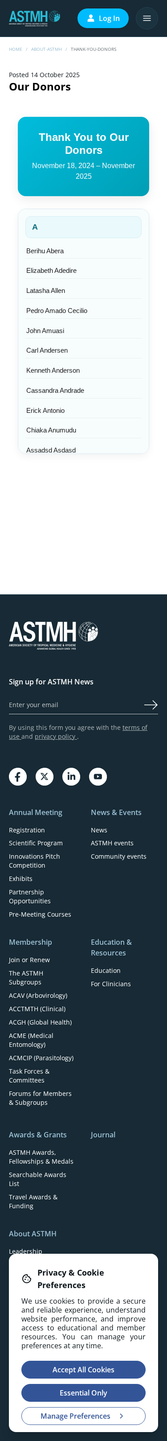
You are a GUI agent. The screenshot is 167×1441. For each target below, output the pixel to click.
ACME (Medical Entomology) (31, 1040)
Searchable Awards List (37, 1179)
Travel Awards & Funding (33, 1201)
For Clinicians (111, 984)
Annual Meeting (35, 812)
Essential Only (83, 1393)
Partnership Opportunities (30, 896)
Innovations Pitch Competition (34, 860)
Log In (109, 18)
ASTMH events (112, 843)
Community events (119, 856)
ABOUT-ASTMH (46, 49)
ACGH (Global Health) (40, 1022)
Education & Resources (111, 947)
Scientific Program (36, 843)
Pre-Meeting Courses (40, 914)
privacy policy (56, 736)
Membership (30, 942)
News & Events (116, 812)
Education (106, 970)
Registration (27, 830)
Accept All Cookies (83, 1370)
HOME (15, 49)
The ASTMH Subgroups (26, 977)
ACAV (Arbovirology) (38, 995)
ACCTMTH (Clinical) (37, 1009)
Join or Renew (29, 959)
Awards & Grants (38, 1135)
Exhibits (21, 878)
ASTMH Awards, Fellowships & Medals (41, 1156)
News (99, 830)
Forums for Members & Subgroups (40, 1098)
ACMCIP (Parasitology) (41, 1058)
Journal (103, 1135)
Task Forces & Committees (29, 1075)
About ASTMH (33, 1234)
